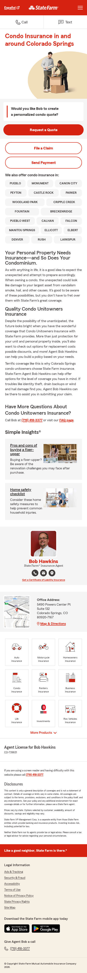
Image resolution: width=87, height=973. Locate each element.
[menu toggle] (80, 8)
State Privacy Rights (17, 901)
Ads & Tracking (13, 871)
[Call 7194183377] (35, 573)
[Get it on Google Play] (46, 928)
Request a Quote (43, 130)
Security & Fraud (14, 877)
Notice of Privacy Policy (19, 895)
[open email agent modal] (43, 573)
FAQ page (66, 420)
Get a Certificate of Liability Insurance (43, 580)
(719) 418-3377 (32, 420)
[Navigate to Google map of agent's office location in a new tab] (52, 573)
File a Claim (43, 148)
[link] (43, 7)
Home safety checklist (20, 492)
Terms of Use (12, 889)
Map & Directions (53, 623)
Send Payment (43, 163)
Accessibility (12, 883)
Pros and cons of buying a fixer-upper (23, 449)
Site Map (9, 907)
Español (10, 7)
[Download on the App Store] (17, 928)
